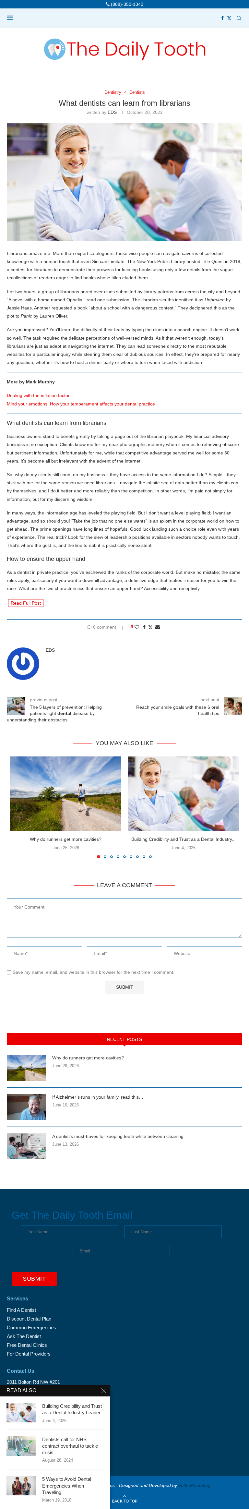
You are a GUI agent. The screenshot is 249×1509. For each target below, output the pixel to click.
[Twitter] (229, 18)
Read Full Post (26, 603)
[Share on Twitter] (150, 627)
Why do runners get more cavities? (65, 839)
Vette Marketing (194, 1485)
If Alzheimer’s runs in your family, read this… (97, 1097)
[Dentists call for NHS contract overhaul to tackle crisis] (21, 1446)
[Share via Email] (157, 627)
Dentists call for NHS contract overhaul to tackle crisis (70, 1446)
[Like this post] (137, 627)
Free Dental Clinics (27, 1345)
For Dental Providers (29, 1354)
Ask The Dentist (24, 1336)
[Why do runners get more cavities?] (65, 793)
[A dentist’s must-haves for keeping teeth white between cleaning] (26, 1146)
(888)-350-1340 (126, 4)
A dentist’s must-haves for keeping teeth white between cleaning (118, 1136)
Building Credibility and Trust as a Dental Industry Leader (72, 1409)
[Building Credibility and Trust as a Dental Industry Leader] (183, 793)
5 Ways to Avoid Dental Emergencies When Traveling (66, 1485)
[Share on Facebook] (144, 627)
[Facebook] (222, 18)
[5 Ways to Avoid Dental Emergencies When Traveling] (21, 1485)
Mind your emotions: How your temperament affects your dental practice (81, 403)
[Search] (239, 18)
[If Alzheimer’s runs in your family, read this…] (26, 1107)
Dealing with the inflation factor (38, 395)
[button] (18, 807)
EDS (112, 112)
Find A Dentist (21, 1310)
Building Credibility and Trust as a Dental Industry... (183, 839)
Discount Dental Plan (29, 1319)
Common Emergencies (31, 1327)
